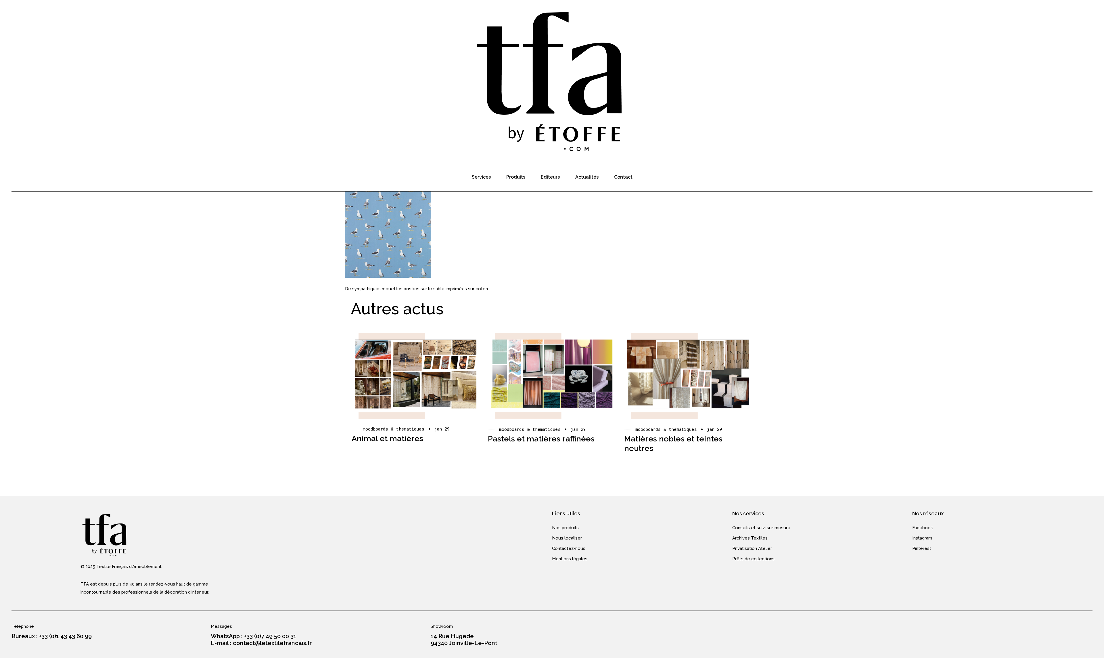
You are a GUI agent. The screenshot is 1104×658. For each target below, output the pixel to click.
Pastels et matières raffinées (541, 438)
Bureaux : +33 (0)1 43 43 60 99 (52, 636)
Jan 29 (442, 429)
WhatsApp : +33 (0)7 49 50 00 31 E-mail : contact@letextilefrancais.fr (261, 639)
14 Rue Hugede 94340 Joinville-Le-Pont (464, 639)
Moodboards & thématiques (393, 429)
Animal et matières (387, 438)
